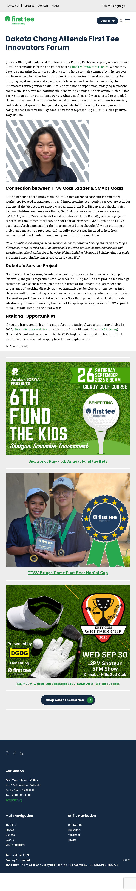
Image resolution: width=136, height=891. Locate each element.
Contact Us (13, 5)
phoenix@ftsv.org (104, 329)
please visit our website (30, 329)
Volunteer (43, 5)
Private (55, 5)
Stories (10, 830)
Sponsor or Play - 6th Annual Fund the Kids (68, 461)
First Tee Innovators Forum (89, 67)
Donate (105, 20)
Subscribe (28, 5)
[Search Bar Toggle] (121, 20)
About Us (11, 825)
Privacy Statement (18, 860)
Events (10, 840)
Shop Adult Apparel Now (65, 700)
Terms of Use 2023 (18, 855)
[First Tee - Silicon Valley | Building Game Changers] (27, 20)
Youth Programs (16, 845)
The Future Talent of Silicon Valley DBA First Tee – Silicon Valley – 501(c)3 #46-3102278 (62, 865)
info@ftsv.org (14, 800)
